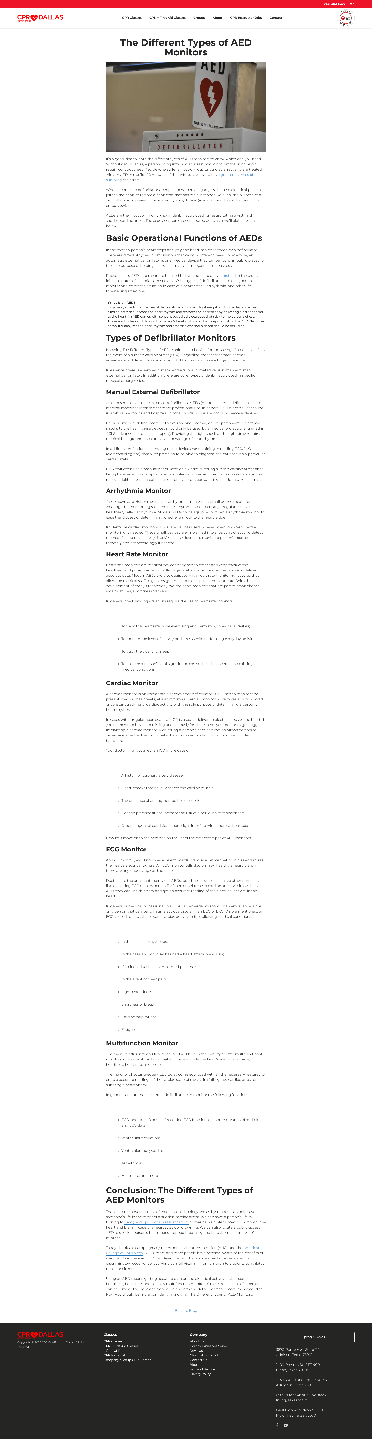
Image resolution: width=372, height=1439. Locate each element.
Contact (276, 18)
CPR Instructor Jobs (246, 18)
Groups (199, 18)
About (217, 18)
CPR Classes (132, 18)
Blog (193, 1364)
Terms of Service (202, 1369)
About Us (197, 1341)
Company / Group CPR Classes (127, 1360)
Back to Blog (186, 1310)
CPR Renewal (114, 1355)
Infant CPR (112, 1351)
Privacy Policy (200, 1374)
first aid (229, 275)
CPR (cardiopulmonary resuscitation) (156, 1222)
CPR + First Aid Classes (167, 18)
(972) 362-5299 (333, 4)
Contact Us (198, 1360)
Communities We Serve (208, 1346)
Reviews (196, 1351)
